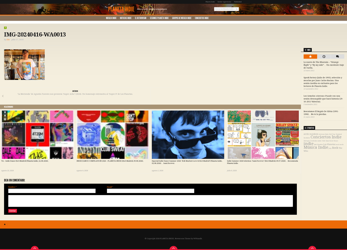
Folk (323, 141)
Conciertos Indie (202, 18)
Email (110, 187)
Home (6, 224)
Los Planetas (329, 144)
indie (309, 143)
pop (330, 148)
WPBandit (197, 239)
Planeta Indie (210, 2)
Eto (8, 40)
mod (337, 144)
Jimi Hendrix (318, 144)
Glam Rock (329, 141)
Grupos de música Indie (181, 18)
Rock (335, 147)
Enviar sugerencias (224, 2)
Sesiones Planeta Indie (159, 18)
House (335, 141)
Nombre (12, 187)
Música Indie (111, 18)
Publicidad (238, 2)
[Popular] (310, 56)
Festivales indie (315, 141)
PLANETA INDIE (121, 9)
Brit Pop (332, 134)
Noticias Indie (125, 18)
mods (342, 144)
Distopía (307, 141)
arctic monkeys (311, 134)
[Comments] (337, 56)
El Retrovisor (140, 18)
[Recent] (324, 56)
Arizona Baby (324, 134)
